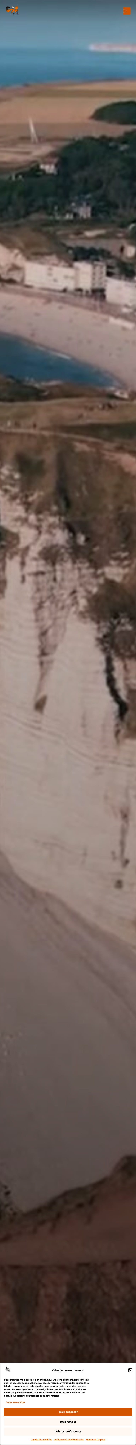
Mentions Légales (95, 1439)
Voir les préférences (68, 1431)
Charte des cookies (41, 1439)
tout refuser (68, 1421)
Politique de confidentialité (69, 1439)
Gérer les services (15, 1402)
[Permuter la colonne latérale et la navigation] (127, 11)
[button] (130, 1370)
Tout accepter (68, 1412)
